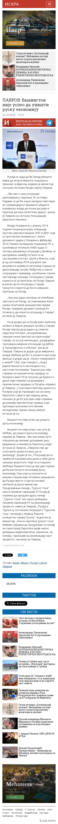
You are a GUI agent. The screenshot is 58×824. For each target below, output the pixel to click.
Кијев (15, 563)
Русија (34, 563)
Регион (41, 809)
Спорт (5, 812)
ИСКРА (12, 4)
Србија (19, 809)
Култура (43, 812)
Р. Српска (30, 809)
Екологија (16, 812)
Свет (50, 809)
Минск (24, 563)
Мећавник (7, 815)
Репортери (22, 815)
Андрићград (30, 812)
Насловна (7, 809)
